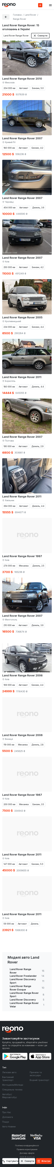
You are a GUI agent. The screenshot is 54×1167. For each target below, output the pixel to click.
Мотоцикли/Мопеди (12, 1085)
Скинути (42, 35)
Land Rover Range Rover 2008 (22, 735)
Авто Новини (9, 1126)
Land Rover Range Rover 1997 (22, 556)
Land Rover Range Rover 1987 (22, 794)
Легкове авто (9, 1072)
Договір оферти (27, 1153)
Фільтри (45, 1161)
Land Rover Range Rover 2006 (22, 675)
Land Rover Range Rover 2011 (21, 377)
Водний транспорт (39, 1080)
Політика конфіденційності (27, 1145)
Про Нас (6, 1112)
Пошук (5, 1122)
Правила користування (27, 1149)
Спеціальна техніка (12, 1089)
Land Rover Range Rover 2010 (22, 78)
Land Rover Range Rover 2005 (22, 317)
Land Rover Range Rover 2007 (22, 138)
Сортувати (12, 1161)
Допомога (7, 1117)
